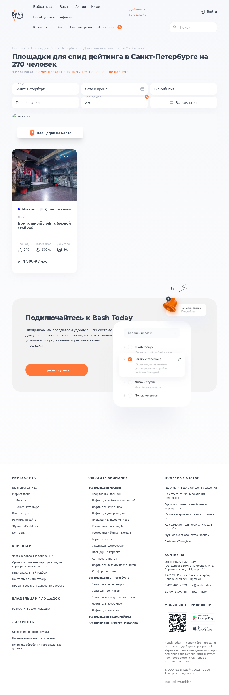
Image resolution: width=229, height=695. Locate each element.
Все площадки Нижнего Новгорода (113, 623)
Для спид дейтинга (99, 48)
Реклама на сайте (24, 520)
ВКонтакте (199, 591)
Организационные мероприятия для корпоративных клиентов (37, 564)
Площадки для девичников (110, 520)
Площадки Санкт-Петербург (54, 48)
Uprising (185, 682)
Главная (19, 48)
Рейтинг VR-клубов (178, 541)
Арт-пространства (104, 558)
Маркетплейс (21, 494)
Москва (21, 500)
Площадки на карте (54, 133)
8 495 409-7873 (176, 585)
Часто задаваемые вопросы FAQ (33, 556)
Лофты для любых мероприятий (114, 500)
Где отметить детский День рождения (191, 487)
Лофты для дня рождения (109, 513)
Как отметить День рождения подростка (185, 496)
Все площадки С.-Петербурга (108, 578)
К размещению (56, 370)
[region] (44, 175)
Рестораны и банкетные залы (112, 533)
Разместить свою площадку (31, 608)
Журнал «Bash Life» (25, 526)
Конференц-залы (104, 571)
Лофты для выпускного (107, 610)
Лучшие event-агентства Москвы (187, 535)
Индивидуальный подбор (29, 572)
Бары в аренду (102, 539)
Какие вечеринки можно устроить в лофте (189, 516)
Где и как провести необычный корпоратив (186, 506)
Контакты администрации (30, 579)
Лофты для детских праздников (114, 565)
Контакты (18, 533)
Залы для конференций (108, 584)
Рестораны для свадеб (107, 526)
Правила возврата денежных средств (38, 585)
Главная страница (24, 487)
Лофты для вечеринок (107, 507)
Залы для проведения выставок (113, 597)
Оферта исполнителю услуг (30, 632)
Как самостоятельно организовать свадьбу (188, 526)
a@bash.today (201, 585)
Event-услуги (21, 513)
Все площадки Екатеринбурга (109, 616)
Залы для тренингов (106, 591)
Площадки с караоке (106, 552)
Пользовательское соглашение (33, 638)
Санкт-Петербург (27, 507)
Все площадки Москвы (104, 487)
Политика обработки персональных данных (36, 646)
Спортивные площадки (107, 494)
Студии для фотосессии (108, 545)
